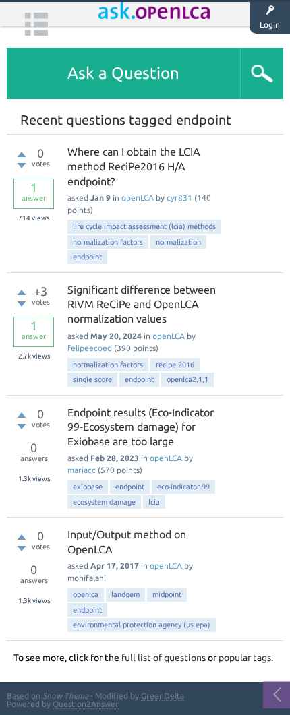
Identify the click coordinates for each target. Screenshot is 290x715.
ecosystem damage (104, 502)
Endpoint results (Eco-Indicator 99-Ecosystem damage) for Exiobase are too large (140, 426)
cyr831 (179, 197)
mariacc (81, 470)
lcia (154, 502)
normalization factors (108, 242)
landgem (125, 594)
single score (92, 379)
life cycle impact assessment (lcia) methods (144, 226)
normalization (178, 242)
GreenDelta (162, 695)
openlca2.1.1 (187, 379)
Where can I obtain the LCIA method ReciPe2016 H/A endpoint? (133, 166)
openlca (85, 594)
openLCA (137, 197)
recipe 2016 (175, 365)
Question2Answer (86, 704)
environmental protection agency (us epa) (141, 625)
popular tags (245, 657)
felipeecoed (89, 348)
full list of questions (163, 657)
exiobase (88, 487)
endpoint (87, 257)
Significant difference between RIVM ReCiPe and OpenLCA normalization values (141, 304)
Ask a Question (123, 73)
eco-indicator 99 (183, 487)
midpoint (166, 594)
